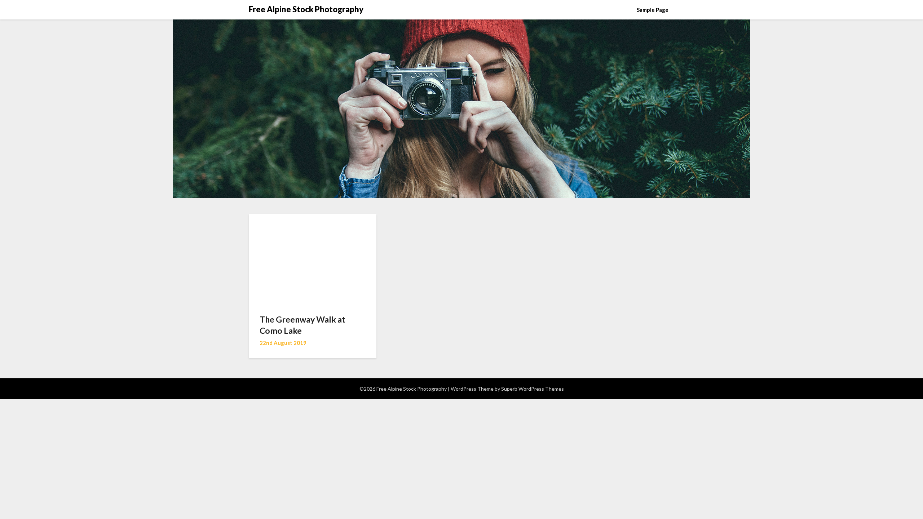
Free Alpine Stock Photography (306, 9)
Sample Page (652, 9)
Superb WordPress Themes (532, 389)
